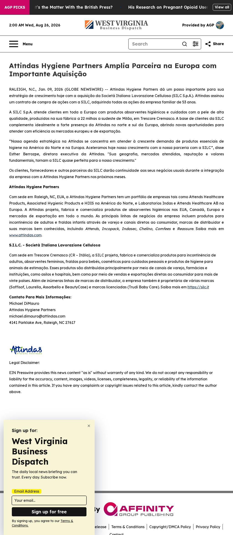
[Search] (184, 44)
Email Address (26, 491)
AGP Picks (15, 7)
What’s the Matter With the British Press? (69, 7)
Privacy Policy (208, 527)
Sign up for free (49, 512)
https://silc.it (198, 287)
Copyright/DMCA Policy (170, 527)
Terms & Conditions (127, 527)
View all (222, 7)
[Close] (89, 426)
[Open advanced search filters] (195, 44)
